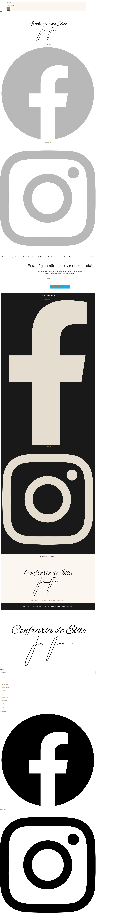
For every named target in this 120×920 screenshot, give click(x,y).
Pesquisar (9, 2)
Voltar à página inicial (60, 286)
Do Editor (40, 257)
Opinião (50, 257)
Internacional (61, 257)
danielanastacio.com (66, 606)
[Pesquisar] (8, 9)
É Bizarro (83, 257)
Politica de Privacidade (56, 600)
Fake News (72, 257)
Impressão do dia (28, 257)
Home (4, 257)
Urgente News (14, 257)
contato (44, 600)
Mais (91, 257)
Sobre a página (34, 600)
